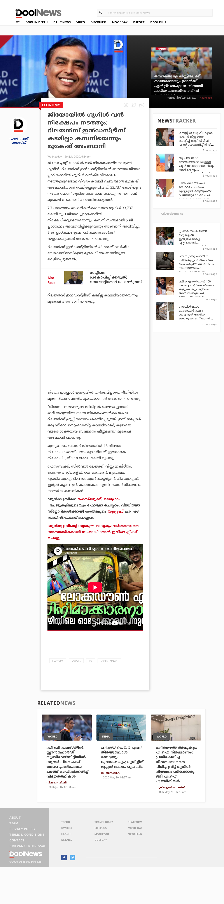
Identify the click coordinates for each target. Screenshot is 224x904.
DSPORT (139, 22)
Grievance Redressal (27, 846)
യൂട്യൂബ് (115, 512)
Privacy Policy (22, 829)
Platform (135, 822)
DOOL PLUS (158, 22)
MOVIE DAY (120, 22)
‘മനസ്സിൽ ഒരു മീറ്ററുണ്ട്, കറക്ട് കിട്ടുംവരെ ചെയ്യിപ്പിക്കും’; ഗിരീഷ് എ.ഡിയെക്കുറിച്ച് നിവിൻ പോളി (196, 141)
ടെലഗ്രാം (112, 499)
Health (66, 834)
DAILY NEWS (62, 22)
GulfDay (100, 840)
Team (13, 823)
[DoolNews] (36, 13)
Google (76, 660)
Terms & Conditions (26, 834)
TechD (65, 822)
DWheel (66, 828)
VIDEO (80, 22)
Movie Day (135, 828)
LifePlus (100, 828)
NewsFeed (135, 834)
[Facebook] (64, 857)
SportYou (101, 834)
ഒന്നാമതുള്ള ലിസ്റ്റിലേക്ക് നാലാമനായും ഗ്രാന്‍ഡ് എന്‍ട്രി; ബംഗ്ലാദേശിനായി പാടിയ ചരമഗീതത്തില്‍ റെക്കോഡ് (178, 86)
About (15, 817)
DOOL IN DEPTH (37, 22)
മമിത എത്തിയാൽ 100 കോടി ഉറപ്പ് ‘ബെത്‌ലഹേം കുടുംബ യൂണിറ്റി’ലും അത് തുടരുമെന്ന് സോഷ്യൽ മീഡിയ (196, 289)
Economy (57, 660)
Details (66, 840)
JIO (90, 660)
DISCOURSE (98, 22)
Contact (16, 840)
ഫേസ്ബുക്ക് (89, 499)
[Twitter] (72, 857)
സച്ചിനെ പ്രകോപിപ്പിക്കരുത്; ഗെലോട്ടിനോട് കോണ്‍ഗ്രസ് (116, 277)
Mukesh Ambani (109, 660)
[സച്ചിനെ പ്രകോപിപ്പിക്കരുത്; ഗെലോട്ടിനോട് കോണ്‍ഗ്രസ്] (73, 277)
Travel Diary (103, 822)
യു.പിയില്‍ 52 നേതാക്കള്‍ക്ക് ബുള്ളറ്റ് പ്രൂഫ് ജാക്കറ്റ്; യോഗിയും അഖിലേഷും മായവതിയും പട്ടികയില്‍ (196, 166)
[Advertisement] (95, 350)
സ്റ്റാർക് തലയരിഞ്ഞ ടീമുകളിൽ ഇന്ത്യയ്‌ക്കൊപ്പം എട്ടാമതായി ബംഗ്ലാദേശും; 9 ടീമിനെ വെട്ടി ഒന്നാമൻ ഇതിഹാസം (195, 243)
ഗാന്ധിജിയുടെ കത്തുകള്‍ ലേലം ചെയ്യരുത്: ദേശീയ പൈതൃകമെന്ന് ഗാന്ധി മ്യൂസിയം (194, 314)
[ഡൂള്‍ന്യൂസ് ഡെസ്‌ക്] (18, 125)
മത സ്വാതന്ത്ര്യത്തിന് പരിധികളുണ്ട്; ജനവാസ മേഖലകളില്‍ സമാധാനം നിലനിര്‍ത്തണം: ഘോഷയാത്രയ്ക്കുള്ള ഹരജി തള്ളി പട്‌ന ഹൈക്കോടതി (196, 268)
